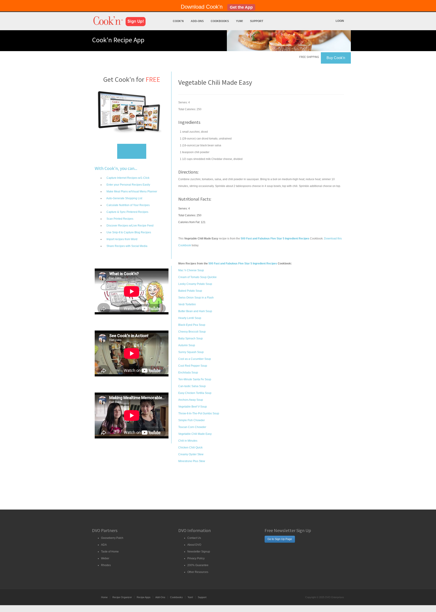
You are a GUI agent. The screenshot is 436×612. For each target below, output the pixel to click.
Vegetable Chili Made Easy (195, 433)
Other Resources (197, 572)
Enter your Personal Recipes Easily (128, 184)
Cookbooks (220, 21)
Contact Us (194, 538)
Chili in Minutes (187, 440)
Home (104, 597)
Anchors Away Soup (190, 399)
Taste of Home (110, 551)
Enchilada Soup (188, 372)
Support (256, 21)
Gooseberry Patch (112, 538)
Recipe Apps (144, 597)
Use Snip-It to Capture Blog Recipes (128, 232)
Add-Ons (197, 21)
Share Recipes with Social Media (126, 246)
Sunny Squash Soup (191, 352)
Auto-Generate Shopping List (124, 198)
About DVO (194, 544)
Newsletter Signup (198, 551)
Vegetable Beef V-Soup (192, 406)
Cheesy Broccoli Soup (192, 331)
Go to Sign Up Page (280, 539)
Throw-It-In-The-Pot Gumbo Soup (198, 413)
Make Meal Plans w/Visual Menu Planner (131, 191)
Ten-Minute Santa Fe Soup (194, 379)
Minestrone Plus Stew (191, 461)
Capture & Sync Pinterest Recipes (127, 212)
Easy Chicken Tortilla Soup (194, 393)
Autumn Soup (186, 345)
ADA (104, 544)
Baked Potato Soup (190, 290)
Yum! (239, 21)
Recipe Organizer (122, 597)
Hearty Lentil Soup (189, 318)
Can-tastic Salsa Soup (192, 386)
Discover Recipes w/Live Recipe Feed (130, 225)
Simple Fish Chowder (191, 420)
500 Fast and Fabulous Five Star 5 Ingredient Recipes (242, 263)
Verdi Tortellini (187, 304)
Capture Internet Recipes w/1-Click (127, 177)
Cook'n (178, 21)
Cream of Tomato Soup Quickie (197, 277)
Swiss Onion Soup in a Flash (196, 297)
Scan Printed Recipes (119, 218)
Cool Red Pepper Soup (192, 365)
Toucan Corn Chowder (192, 427)
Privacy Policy (196, 558)
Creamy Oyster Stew (190, 454)
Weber (105, 558)
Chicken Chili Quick (190, 447)
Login (340, 20)
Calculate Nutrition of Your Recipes (128, 205)
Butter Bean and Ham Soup (195, 311)
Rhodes (106, 565)
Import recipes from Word (121, 239)
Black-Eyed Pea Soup (191, 324)
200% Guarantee (197, 565)
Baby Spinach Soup (190, 338)
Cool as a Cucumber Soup (194, 359)
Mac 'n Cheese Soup (191, 270)
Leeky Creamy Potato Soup (195, 284)
